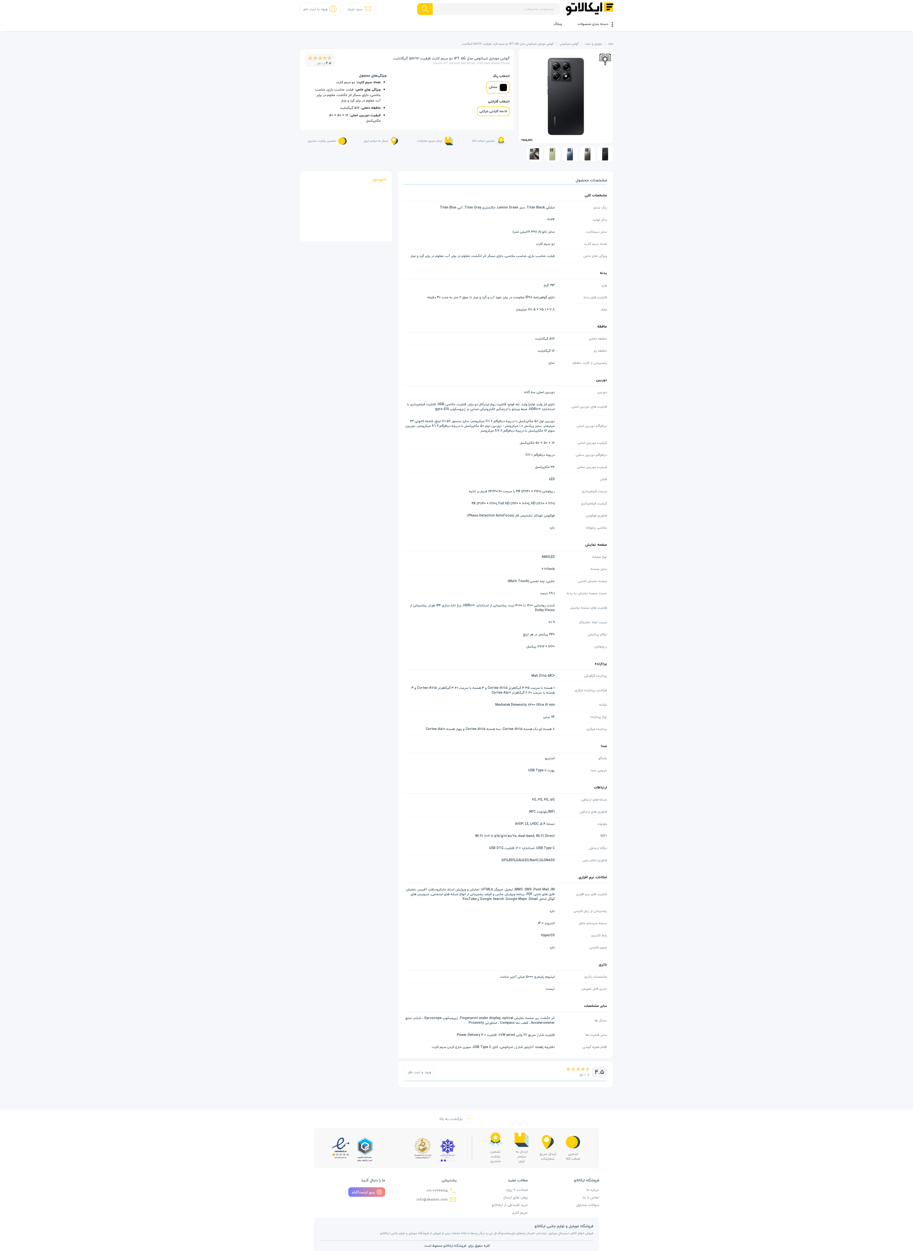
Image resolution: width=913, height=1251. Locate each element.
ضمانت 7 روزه (517, 1189)
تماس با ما (591, 1197)
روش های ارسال (515, 1197)
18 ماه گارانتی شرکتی (493, 111)
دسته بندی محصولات (593, 24)
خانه (610, 44)
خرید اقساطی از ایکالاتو (510, 1205)
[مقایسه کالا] (605, 59)
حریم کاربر (520, 1212)
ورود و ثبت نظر (419, 1072)
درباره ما (592, 1189)
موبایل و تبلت (593, 44)
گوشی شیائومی (569, 44)
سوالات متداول (587, 1205)
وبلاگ (558, 24)
